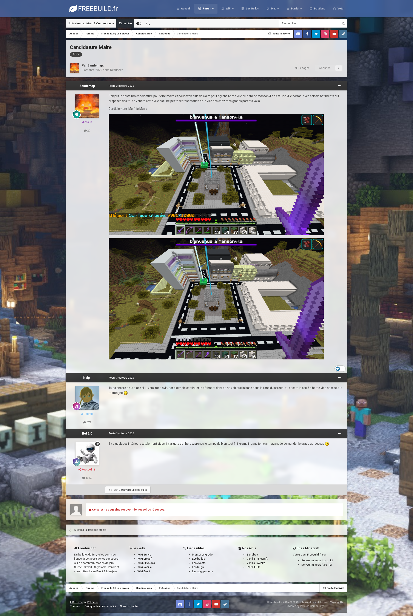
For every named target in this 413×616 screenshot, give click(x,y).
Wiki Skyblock (146, 563)
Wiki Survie (144, 554)
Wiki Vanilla (144, 567)
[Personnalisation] (138, 23)
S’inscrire (125, 23)
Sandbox (252, 554)
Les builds (198, 558)
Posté (121, 85)
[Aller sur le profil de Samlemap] (74, 68)
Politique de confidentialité (100, 606)
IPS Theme (76, 602)
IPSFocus (92, 602)
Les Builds (252, 8)
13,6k (88, 478)
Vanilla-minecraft (257, 558)
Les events (198, 563)
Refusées (116, 70)
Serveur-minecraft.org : (315, 560)
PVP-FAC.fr (253, 567)
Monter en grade (202, 554)
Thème (74, 606)
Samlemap (95, 65)
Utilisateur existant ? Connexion (90, 23)
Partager (303, 68)
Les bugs (198, 567)
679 (88, 422)
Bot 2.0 (87, 433)
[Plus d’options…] (339, 85)
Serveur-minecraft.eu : (315, 564)
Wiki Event (143, 571)
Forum (206, 8)
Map (273, 8)
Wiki (228, 8)
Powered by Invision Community (305, 606)
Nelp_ (87, 377)
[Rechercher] (343, 23)
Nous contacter (129, 606)
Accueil (185, 8)
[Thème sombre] (148, 23)
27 (88, 130)
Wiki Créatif (144, 558)
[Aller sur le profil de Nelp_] (87, 398)
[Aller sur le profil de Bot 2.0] (87, 453)
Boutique (319, 8)
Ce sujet (328, 23)
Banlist (294, 8)
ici (331, 560)
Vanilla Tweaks (256, 563)
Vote (340, 8)
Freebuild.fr (314, 554)
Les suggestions (202, 571)
